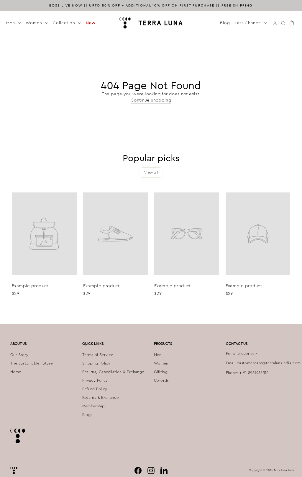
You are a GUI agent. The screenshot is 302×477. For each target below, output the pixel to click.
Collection (65, 23)
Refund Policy (94, 389)
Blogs (87, 414)
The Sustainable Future (31, 363)
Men (11, 23)
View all (151, 172)
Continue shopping (151, 100)
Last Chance (248, 23)
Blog (225, 23)
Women (35, 23)
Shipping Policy (96, 363)
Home (15, 372)
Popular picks (151, 158)
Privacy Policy (95, 380)
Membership (93, 406)
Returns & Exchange (100, 397)
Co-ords (161, 380)
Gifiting (161, 372)
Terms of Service (97, 354)
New (91, 23)
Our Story (19, 354)
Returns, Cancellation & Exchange (113, 372)
